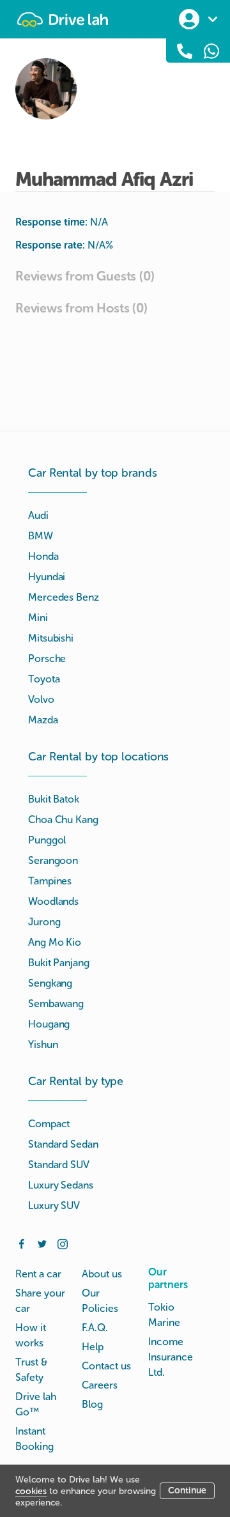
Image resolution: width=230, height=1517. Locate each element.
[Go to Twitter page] (42, 1243)
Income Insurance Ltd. (170, 1357)
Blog (92, 1404)
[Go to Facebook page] (21, 1243)
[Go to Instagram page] (62, 1243)
